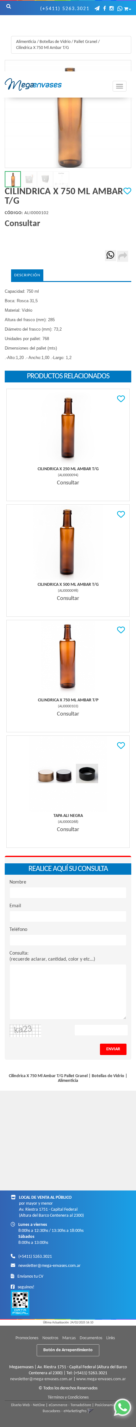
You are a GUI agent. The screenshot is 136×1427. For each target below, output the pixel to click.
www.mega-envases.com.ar (101, 1379)
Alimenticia (26, 41)
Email (15, 905)
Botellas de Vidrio (55, 41)
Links (110, 1338)
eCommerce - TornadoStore (70, 1405)
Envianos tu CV (30, 1276)
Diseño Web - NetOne (28, 1405)
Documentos (91, 1338)
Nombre (17, 882)
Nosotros (50, 1338)
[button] (97, 9)
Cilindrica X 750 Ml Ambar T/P (68, 700)
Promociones (26, 1338)
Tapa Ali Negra (68, 815)
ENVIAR (113, 1049)
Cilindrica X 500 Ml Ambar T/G (68, 584)
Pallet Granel (85, 41)
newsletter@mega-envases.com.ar (49, 1265)
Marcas (69, 1338)
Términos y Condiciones (68, 1397)
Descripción (27, 275)
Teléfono (18, 929)
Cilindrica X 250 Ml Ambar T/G (68, 469)
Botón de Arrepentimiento (68, 1350)
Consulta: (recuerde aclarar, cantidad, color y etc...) (52, 956)
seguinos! (26, 1287)
